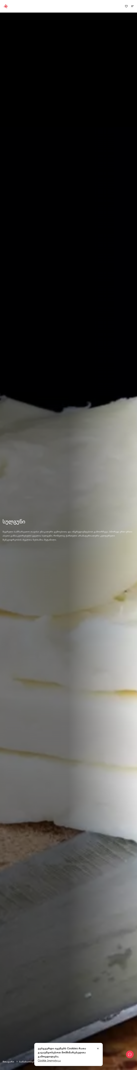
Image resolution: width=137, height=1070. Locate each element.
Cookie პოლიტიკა (49, 1060)
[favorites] (126, 6)
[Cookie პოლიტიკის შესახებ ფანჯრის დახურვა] (98, 1049)
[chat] (130, 1054)
